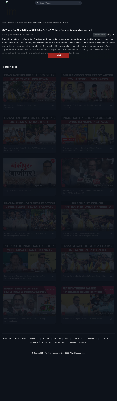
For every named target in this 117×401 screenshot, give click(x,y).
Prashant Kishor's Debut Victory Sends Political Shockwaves (21, 106)
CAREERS (57, 339)
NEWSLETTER (20, 339)
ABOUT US (7, 339)
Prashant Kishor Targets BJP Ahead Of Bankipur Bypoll (82, 319)
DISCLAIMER (105, 339)
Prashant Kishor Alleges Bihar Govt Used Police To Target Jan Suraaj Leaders (25, 320)
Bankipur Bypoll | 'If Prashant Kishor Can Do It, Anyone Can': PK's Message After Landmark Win (26, 234)
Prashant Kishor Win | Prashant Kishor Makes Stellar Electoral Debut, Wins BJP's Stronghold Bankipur (81, 234)
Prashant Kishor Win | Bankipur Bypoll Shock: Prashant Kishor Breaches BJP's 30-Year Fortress (82, 149)
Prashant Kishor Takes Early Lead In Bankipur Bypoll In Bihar (84, 276)
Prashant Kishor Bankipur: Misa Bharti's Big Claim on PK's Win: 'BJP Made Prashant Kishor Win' (24, 277)
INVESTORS (46, 342)
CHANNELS (77, 339)
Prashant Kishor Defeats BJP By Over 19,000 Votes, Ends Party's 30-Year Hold (25, 149)
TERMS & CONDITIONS (78, 342)
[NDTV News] (11, 10)
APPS (67, 339)
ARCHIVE (46, 339)
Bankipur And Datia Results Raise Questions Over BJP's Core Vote (83, 106)
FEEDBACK (34, 342)
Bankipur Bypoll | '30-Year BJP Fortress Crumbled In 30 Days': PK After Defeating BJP (83, 192)
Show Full (57, 55)
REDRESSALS (60, 342)
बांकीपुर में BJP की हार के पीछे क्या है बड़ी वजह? (17, 190)
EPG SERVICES (91, 339)
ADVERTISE (34, 339)
